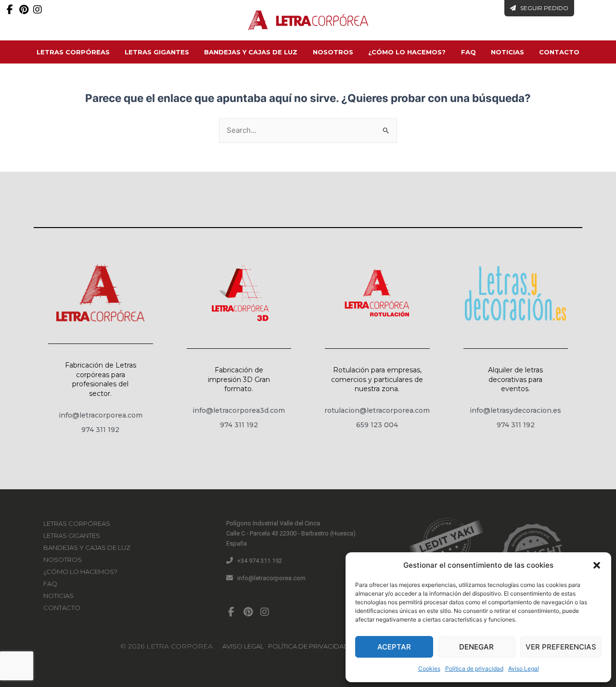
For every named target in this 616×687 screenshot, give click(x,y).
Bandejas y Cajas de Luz (250, 52)
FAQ (468, 52)
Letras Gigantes (157, 52)
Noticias (507, 52)
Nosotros (333, 52)
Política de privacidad (474, 668)
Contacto (559, 52)
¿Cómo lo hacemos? (407, 52)
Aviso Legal (523, 668)
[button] (597, 565)
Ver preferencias (561, 646)
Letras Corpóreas (73, 52)
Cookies (429, 668)
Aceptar (394, 646)
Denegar (476, 646)
